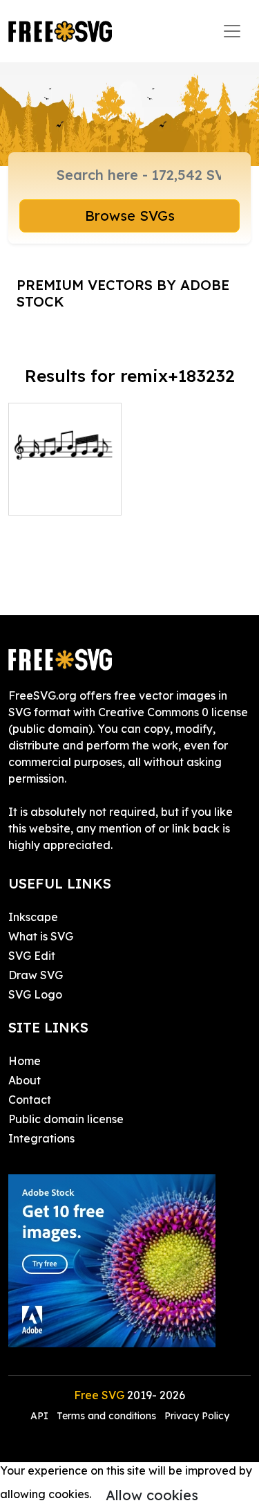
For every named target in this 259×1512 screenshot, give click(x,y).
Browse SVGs (130, 215)
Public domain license (66, 1119)
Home (24, 1061)
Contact (29, 1099)
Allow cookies (152, 1495)
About (24, 1080)
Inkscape (33, 917)
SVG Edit (31, 956)
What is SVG (40, 936)
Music (38, 496)
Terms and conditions (106, 1416)
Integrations (41, 1138)
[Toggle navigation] (232, 31)
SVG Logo (35, 994)
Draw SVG (35, 975)
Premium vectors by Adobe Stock (123, 293)
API (40, 1416)
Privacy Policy (196, 1416)
